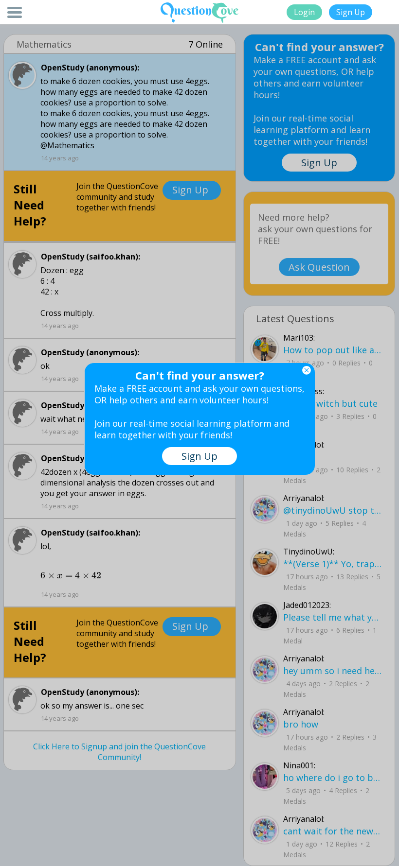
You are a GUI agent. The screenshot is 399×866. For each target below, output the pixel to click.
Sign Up (350, 12)
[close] (306, 370)
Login (304, 12)
